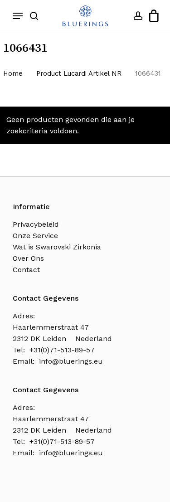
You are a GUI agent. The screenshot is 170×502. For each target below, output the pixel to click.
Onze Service (35, 235)
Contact (26, 269)
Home (13, 73)
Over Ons (28, 258)
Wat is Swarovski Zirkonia (57, 247)
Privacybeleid (36, 224)
